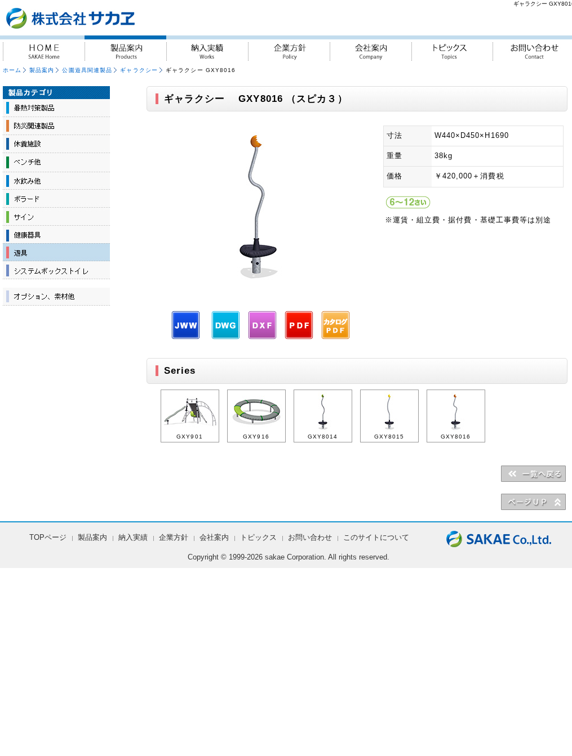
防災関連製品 (56, 126)
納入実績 (207, 48)
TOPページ (47, 538)
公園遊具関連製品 (87, 70)
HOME (44, 48)
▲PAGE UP (533, 501)
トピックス (452, 48)
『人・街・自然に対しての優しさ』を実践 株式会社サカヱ (100, 17)
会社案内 (370, 48)
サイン (56, 216)
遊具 (56, 252)
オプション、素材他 (56, 297)
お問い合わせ (310, 538)
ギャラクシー (139, 70)
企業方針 (289, 48)
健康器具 (56, 234)
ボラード (56, 198)
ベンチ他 (56, 162)
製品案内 (125, 48)
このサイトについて (376, 538)
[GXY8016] (259, 290)
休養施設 (56, 144)
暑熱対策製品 (56, 108)
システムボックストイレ (56, 270)
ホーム (12, 70)
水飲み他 (56, 180)
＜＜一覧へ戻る (533, 473)
